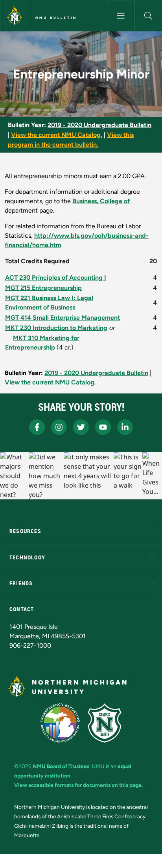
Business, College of (101, 201)
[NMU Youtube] (103, 427)
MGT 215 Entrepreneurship (43, 287)
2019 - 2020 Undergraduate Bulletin (99, 125)
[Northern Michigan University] (14, 15)
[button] (148, 15)
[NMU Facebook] (37, 427)
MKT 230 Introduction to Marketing (56, 327)
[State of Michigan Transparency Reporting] (60, 723)
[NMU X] (81, 427)
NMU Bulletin (56, 18)
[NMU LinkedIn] (125, 427)
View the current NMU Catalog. (56, 134)
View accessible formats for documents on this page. (78, 785)
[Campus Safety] (105, 723)
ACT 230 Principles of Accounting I (55, 277)
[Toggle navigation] (120, 15)
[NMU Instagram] (59, 427)
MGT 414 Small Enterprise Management (62, 317)
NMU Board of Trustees (61, 766)
